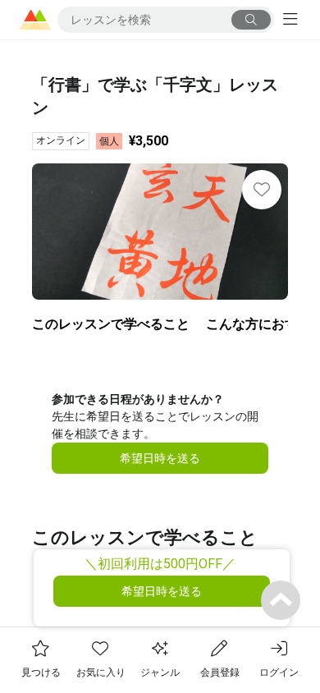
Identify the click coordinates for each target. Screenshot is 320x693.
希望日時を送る (160, 458)
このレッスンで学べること (111, 324)
